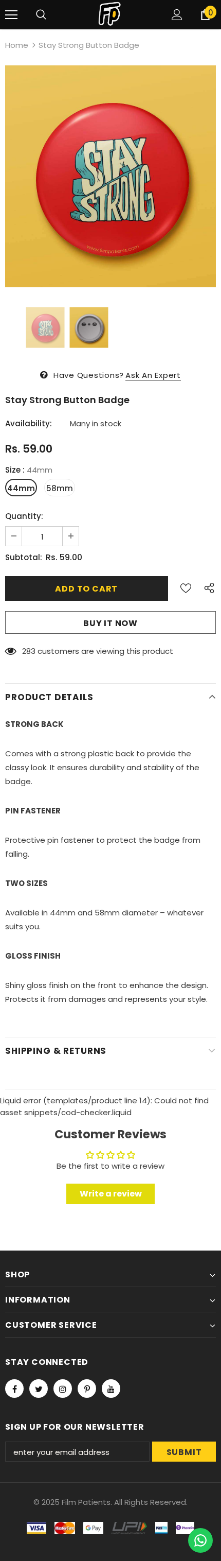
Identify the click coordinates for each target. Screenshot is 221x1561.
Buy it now (110, 623)
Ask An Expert (153, 375)
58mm (59, 488)
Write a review (111, 1194)
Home (16, 45)
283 (28, 651)
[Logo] (110, 14)
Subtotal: (23, 557)
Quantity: (24, 516)
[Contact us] (200, 1540)
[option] (110, 176)
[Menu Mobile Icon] (11, 15)
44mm (21, 488)
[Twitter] (38, 1388)
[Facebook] (14, 1388)
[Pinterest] (87, 1388)
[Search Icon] (41, 15)
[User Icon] (177, 14)
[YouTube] (111, 1388)
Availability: (28, 423)
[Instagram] (62, 1388)
